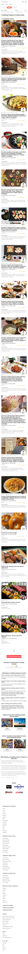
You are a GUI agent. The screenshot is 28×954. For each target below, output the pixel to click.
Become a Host (6, 923)
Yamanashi (5, 830)
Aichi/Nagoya (5, 820)
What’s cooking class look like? (9, 917)
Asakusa (4, 889)
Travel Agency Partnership (8, 926)
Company (4, 942)
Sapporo (4, 817)
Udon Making (5, 864)
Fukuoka (4, 813)
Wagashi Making (6, 841)
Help (3, 944)
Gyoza (3, 494)
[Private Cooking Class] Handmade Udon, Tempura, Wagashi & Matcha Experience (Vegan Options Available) (13, 79)
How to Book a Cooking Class (8, 916)
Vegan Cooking (5, 848)
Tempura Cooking (6, 840)
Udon (3, 76)
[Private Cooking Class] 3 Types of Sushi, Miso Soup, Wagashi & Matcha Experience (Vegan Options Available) (14, 229)
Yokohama (5, 822)
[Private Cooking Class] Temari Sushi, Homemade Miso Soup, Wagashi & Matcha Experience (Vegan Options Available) (12, 192)
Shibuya (4, 893)
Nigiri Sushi (5, 935)
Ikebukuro (4, 895)
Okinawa (4, 825)
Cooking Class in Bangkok (8, 905)
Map (3, 4)
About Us (4, 924)
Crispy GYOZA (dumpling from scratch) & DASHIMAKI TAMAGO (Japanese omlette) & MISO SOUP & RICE (13, 498)
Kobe (4, 829)
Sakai (18, 11)
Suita (12, 38)
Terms (4, 949)
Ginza (4, 900)
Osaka (15, 38)
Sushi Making (5, 838)
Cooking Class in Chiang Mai (8, 907)
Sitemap (4, 948)
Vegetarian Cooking (6, 846)
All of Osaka (7, 11)
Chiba (4, 818)
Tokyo (4, 808)
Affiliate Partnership (6, 928)
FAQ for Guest (5, 921)
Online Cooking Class (7, 919)
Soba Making (5, 850)
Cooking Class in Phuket (7, 909)
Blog (3, 946)
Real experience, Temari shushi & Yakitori (12, 636)
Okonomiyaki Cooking (7, 861)
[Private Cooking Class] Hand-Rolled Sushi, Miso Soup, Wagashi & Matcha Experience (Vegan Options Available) (12, 303)
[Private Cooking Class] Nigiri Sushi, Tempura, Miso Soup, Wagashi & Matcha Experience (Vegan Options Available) (13, 266)
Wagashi (7, 38)
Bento (7, 150)
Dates (7, 4)
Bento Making (5, 845)
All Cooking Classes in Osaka (14, 656)
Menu (11, 4)
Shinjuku (4, 888)
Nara (3, 827)
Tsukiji (4, 896)
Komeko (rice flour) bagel (9, 533)
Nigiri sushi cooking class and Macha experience (12, 567)
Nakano (4, 898)
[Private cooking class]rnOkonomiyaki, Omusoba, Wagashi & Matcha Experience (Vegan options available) (13, 116)
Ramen (3, 38)
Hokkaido (4, 815)
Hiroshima (5, 832)
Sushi (3, 188)
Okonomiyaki (5, 112)
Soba (9, 112)
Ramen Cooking (6, 843)
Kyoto (4, 810)
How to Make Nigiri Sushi (7, 937)
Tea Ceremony (5, 852)
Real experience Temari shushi (10, 602)
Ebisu (4, 891)
